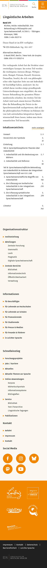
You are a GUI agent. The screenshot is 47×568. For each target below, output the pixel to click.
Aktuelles (9, 369)
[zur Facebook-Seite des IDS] (8, 458)
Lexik (10, 253)
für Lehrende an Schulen (16, 312)
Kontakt (8, 441)
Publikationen (11, 416)
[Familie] (32, 493)
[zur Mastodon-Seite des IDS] (8, 469)
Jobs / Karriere (11, 363)
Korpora (11, 383)
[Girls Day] (14, 510)
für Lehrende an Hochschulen (18, 306)
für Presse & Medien (14, 327)
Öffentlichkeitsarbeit (17, 277)
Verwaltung (13, 281)
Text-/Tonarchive (15, 407)
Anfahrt (8, 430)
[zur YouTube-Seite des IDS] (21, 469)
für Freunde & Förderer (15, 332)
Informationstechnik (17, 273)
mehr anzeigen (38, 128)
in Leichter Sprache (13, 338)
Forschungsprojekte (14, 358)
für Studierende (12, 322)
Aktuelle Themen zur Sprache (18, 374)
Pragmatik (12, 257)
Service (8, 399)
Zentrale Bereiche (13, 266)
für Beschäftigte (12, 301)
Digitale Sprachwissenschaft (20, 261)
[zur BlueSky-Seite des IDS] (34, 458)
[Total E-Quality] (32, 510)
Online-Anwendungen (14, 379)
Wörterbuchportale (16, 387)
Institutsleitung (12, 237)
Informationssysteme (17, 390)
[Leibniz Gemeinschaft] (14, 493)
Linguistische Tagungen (18, 410)
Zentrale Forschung (16, 246)
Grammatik (13, 249)
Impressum (10, 436)
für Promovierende (13, 317)
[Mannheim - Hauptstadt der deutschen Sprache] (14, 527)
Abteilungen (10, 242)
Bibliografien (13, 394)
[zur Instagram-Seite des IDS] (21, 458)
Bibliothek (12, 269)
